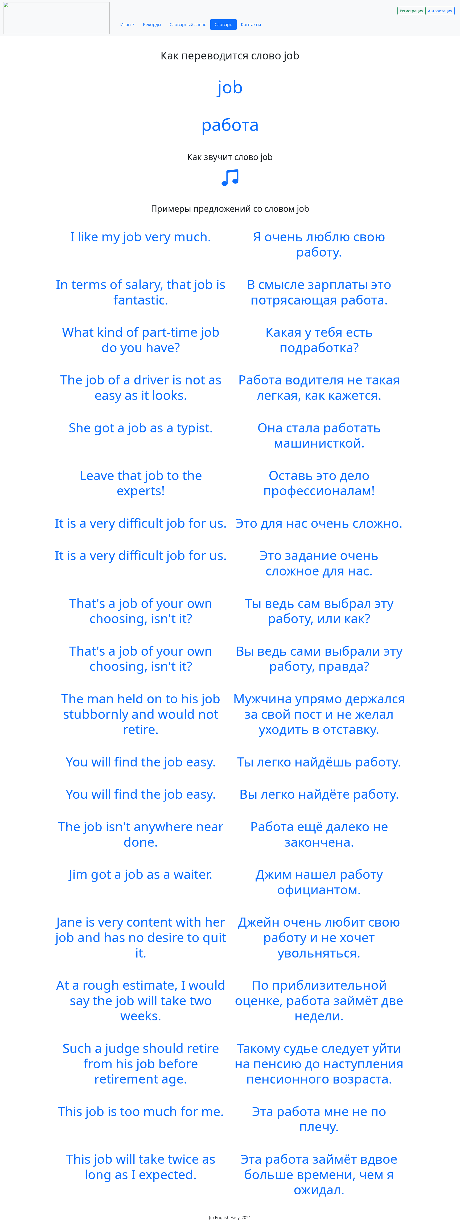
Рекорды (152, 24)
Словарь (223, 24)
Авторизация (440, 10)
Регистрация (411, 10)
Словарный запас (188, 24)
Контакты (251, 24)
